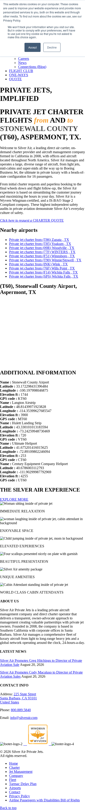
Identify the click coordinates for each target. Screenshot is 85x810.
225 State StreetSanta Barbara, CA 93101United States (18, 698)
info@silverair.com (23, 718)
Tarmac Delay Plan (22, 784)
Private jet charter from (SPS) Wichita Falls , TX (43, 276)
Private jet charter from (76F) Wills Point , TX (42, 268)
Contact (14, 792)
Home (13, 763)
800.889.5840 (21, 710)
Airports (15, 788)
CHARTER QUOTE (32, 220)
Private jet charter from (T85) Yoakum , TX (40, 244)
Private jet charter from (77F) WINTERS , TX (42, 252)
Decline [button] (52, 47)
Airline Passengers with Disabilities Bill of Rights (44, 800)
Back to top (8, 808)
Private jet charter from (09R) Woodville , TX (41, 248)
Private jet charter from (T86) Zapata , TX (39, 240)
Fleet (12, 780)
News (22, 63)
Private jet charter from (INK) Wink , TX (38, 264)
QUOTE (15, 79)
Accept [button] (32, 47)
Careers (23, 59)
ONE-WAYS (18, 75)
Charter (14, 767)
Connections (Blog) (32, 67)
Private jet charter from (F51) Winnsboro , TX (42, 256)
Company (16, 776)
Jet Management (20, 772)
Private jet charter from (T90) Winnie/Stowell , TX (45, 260)
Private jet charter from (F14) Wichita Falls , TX (43, 272)
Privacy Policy (19, 796)
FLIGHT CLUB (21, 71)
